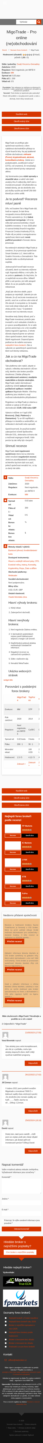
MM (12, 73)
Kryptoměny (13, 568)
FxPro (25, 894)
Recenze (13, 835)
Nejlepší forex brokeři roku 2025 (22, 1322)
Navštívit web (21, 114)
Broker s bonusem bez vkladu (21, 1340)
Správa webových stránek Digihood (21, 1435)
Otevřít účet (30, 835)
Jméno (5, 1199)
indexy (21, 160)
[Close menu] (5, 3)
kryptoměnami (19, 157)
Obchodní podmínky (22, 1431)
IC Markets (27, 843)
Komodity (32, 565)
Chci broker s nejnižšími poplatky (20, 1252)
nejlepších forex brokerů (15, 345)
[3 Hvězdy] (27, 55)
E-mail (5, 1210)
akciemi (30, 157)
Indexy (24, 565)
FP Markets (27, 826)
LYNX (24, 860)
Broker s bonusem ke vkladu (21, 1343)
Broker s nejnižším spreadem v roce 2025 (22, 1327)
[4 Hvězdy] (29, 55)
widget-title (8, 680)
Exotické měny (14, 565)
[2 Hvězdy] (26, 55)
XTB (24, 877)
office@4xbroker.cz (17, 1360)
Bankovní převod (15, 550)
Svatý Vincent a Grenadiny (28, 64)
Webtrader (12, 576)
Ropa (21, 568)
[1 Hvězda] (24, 55)
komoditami (10, 160)
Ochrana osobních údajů (27, 1428)
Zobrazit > (21, 764)
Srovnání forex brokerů (14, 1424)
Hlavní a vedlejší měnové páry (21, 561)
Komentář (6, 1177)
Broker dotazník (30, 1424)
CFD (37, 561)
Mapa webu (12, 1428)
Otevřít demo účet (21, 129)
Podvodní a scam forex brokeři (22, 1347)
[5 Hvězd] (31, 55)
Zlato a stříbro (31, 568)
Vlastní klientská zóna (17, 597)
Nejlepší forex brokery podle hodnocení (21, 1334)
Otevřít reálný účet (21, 121)
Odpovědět (33, 1063)
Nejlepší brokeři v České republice (23, 1318)
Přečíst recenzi (14, 941)
